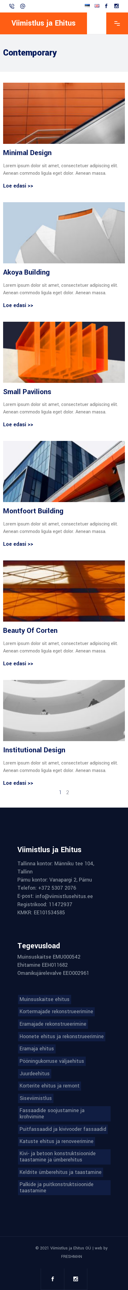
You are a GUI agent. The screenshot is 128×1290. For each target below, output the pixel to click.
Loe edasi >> (18, 185)
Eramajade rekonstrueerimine (53, 1024)
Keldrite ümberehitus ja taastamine (61, 1172)
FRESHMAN (71, 1256)
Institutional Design (34, 750)
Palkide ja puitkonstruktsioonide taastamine (57, 1187)
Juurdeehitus (35, 1074)
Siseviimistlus (36, 1098)
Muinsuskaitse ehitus (45, 999)
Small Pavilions (27, 392)
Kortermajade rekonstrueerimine (56, 1012)
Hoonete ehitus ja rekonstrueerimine (62, 1036)
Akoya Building (26, 272)
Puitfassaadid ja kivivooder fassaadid (63, 1129)
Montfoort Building (33, 511)
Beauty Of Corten (30, 631)
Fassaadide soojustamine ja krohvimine (52, 1113)
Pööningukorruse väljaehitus (52, 1061)
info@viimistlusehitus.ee (64, 896)
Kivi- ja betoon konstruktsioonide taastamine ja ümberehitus (58, 1157)
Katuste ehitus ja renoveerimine (57, 1141)
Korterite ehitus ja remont (50, 1086)
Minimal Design (27, 153)
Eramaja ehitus (37, 1049)
